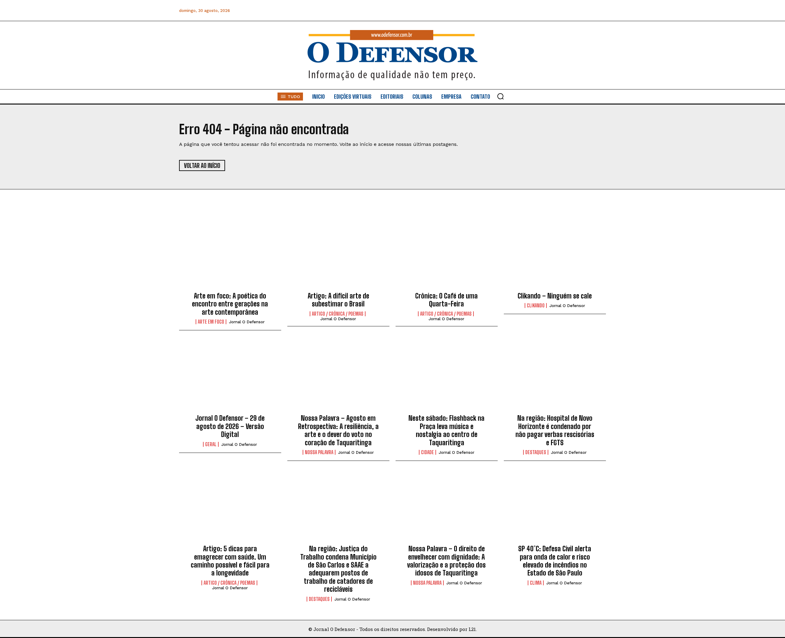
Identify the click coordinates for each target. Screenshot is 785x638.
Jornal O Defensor (247, 322)
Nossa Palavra (319, 452)
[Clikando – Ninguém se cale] (555, 254)
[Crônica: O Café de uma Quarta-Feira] (447, 254)
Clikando (536, 305)
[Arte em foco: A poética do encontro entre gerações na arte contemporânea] (230, 254)
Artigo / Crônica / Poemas (337, 313)
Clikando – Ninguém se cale (555, 296)
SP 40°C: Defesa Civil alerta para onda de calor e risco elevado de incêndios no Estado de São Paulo (554, 561)
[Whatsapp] (559, 10)
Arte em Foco (211, 321)
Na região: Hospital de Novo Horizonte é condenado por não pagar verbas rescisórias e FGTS (554, 430)
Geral (210, 444)
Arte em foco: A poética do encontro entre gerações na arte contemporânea (230, 304)
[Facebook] (531, 10)
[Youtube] (586, 10)
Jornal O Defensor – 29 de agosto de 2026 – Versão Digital (230, 426)
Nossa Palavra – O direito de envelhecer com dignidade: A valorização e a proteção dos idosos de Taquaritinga (446, 561)
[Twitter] (573, 10)
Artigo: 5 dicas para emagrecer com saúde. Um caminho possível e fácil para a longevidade (230, 561)
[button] (500, 96)
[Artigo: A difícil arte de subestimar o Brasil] (338, 254)
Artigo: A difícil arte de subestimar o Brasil (338, 300)
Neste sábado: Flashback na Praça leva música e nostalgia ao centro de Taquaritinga (446, 430)
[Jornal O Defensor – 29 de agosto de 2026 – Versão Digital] (230, 377)
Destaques (535, 452)
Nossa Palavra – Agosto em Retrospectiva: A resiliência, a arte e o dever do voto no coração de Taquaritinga (338, 430)
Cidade (427, 452)
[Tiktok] (600, 10)
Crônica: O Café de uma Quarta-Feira (446, 300)
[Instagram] (545, 10)
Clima (536, 582)
